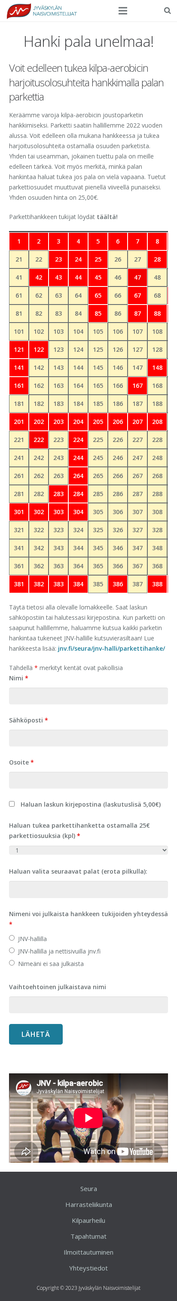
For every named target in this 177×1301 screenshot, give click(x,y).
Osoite (21, 762)
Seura (88, 1188)
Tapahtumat (88, 1236)
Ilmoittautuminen (88, 1252)
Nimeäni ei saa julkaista (51, 964)
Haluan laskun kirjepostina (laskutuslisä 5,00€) (91, 804)
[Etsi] (167, 10)
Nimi (18, 678)
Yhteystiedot (88, 1268)
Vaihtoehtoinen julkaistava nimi (57, 987)
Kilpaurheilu (88, 1220)
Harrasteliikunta (88, 1204)
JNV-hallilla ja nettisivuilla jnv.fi (59, 951)
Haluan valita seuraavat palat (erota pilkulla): (78, 871)
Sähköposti (28, 720)
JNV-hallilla (32, 939)
